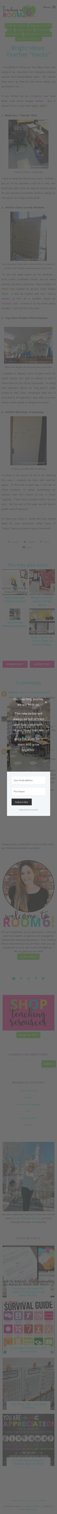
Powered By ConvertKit (28, 809)
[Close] (46, 702)
